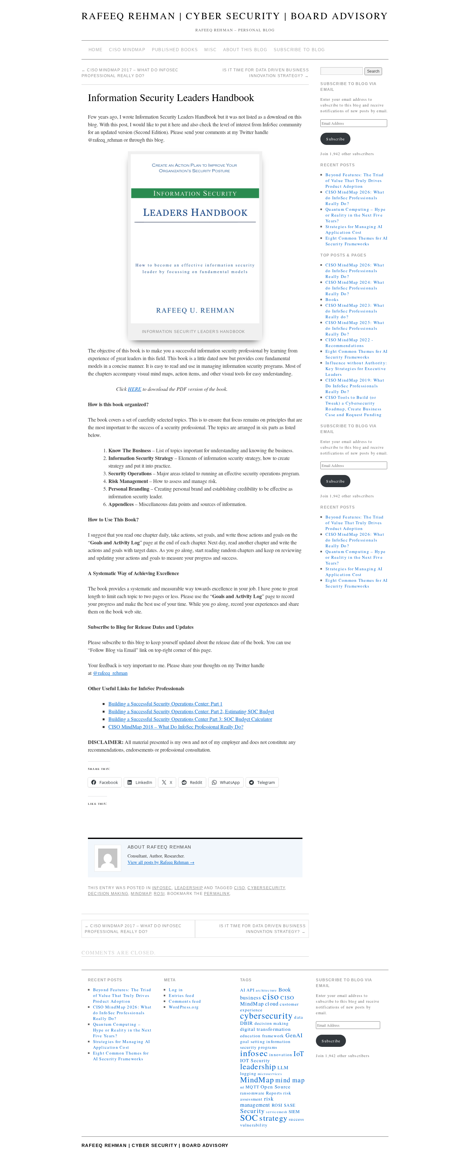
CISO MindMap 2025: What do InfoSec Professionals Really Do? (354, 328)
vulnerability (254, 1125)
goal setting (252, 1041)
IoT (299, 1053)
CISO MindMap (127, 49)
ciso (239, 888)
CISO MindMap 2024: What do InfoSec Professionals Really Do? (354, 287)
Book (284, 989)
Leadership (189, 888)
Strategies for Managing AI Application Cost (354, 229)
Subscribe (335, 138)
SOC (249, 1117)
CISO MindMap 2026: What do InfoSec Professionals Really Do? (354, 197)
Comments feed (185, 1001)
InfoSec (162, 888)
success (296, 1119)
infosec (254, 1053)
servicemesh (276, 1112)
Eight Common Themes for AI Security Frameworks (356, 241)
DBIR (246, 1023)
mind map (290, 1079)
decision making (108, 893)
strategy (273, 1117)
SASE (290, 1105)
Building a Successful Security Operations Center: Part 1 (165, 703)
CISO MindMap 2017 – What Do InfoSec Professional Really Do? (133, 929)
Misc (210, 49)
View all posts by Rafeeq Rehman (161, 862)
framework (273, 1036)
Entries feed (181, 995)
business (251, 997)
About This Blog (245, 49)
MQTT (252, 1087)
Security (252, 1110)
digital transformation (265, 1029)
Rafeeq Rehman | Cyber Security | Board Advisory (235, 15)
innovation (280, 1054)
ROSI (159, 893)
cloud (271, 1003)
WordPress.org (184, 1007)
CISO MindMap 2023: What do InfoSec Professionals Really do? (354, 311)
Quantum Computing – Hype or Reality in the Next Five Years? (355, 215)
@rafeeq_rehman (110, 672)
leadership (258, 1066)
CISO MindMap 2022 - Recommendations (349, 342)
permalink (217, 893)
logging (248, 1073)
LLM (283, 1067)
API (251, 990)
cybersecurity (266, 888)
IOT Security (255, 1060)
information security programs (265, 1044)
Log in (176, 989)
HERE (134, 388)
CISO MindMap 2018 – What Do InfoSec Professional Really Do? (175, 726)
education (250, 1036)
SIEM (294, 1111)
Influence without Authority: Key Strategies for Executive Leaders (356, 368)
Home (96, 49)
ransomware (252, 1093)
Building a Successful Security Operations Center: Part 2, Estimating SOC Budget (191, 711)
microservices (270, 1073)
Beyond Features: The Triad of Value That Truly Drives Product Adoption (354, 180)
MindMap (141, 893)
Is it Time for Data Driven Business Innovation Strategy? (262, 929)
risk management (257, 1101)
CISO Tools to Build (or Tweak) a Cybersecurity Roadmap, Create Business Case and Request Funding (353, 405)
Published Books (175, 49)
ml (242, 1087)
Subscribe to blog (299, 49)
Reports (274, 1093)
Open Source (276, 1086)
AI (242, 990)
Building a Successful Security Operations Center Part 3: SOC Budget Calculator (190, 718)
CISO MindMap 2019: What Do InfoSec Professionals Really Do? (354, 385)
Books (332, 299)
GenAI (294, 1035)
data (298, 1017)
